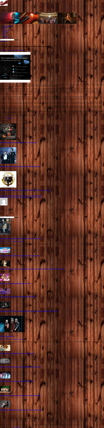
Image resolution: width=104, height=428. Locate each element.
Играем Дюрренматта (7, 336)
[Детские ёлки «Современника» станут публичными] (5, 350)
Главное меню (3, 41)
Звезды (5, 35)
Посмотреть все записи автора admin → (10, 211)
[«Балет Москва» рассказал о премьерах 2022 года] (5, 378)
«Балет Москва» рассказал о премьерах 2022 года (16, 381)
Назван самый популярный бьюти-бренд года (15, 283)
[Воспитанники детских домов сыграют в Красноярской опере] (5, 392)
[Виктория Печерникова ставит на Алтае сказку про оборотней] (5, 407)
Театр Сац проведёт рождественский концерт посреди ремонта (20, 367)
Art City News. (3, 8)
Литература (6, 30)
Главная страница (7, 26)
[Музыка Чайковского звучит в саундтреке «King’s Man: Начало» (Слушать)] (8, 187)
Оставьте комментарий (18, 50)
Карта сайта (6, 37)
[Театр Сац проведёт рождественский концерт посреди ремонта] (5, 363)
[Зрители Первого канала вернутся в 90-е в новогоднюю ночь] (8, 163)
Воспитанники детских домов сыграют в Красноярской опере (20, 395)
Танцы (5, 33)
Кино (4, 28)
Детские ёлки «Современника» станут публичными (17, 353)
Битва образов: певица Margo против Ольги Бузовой (17, 296)
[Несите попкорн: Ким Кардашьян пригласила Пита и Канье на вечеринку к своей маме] (5, 308)
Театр (4, 34)
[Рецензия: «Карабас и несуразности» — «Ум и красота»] (8, 139)
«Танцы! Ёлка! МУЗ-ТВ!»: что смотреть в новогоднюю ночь (20, 255)
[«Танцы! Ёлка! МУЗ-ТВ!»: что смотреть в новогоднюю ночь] (5, 252)
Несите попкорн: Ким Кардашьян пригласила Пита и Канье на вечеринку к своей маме (29, 311)
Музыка (5, 31)
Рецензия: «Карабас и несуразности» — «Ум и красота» (18, 142)
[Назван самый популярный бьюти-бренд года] (4, 280)
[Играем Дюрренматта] (12, 331)
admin (9, 50)
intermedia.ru (9, 118)
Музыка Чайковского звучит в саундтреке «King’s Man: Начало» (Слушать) (25, 190)
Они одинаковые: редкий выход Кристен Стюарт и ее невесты (20, 238)
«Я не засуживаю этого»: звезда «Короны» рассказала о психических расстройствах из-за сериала (32, 269)
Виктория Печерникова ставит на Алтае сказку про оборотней (21, 410)
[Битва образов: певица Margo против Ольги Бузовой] (5, 293)
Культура (5, 27)
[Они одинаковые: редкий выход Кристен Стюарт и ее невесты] (5, 234)
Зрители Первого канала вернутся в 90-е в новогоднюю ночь (20, 166)
